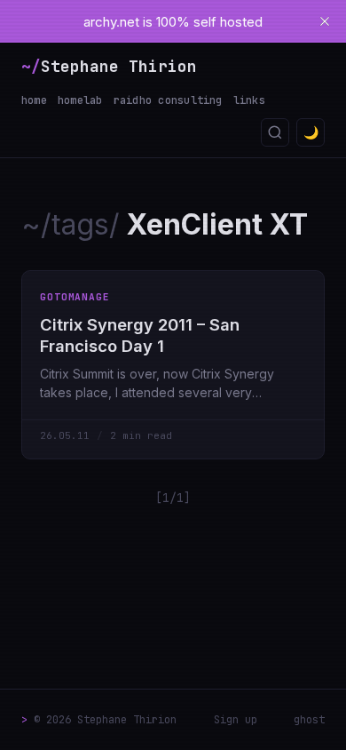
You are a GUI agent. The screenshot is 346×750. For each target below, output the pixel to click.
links (249, 100)
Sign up (235, 720)
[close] (325, 21)
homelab (80, 100)
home (34, 100)
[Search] (275, 132)
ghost (309, 720)
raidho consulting (168, 100)
